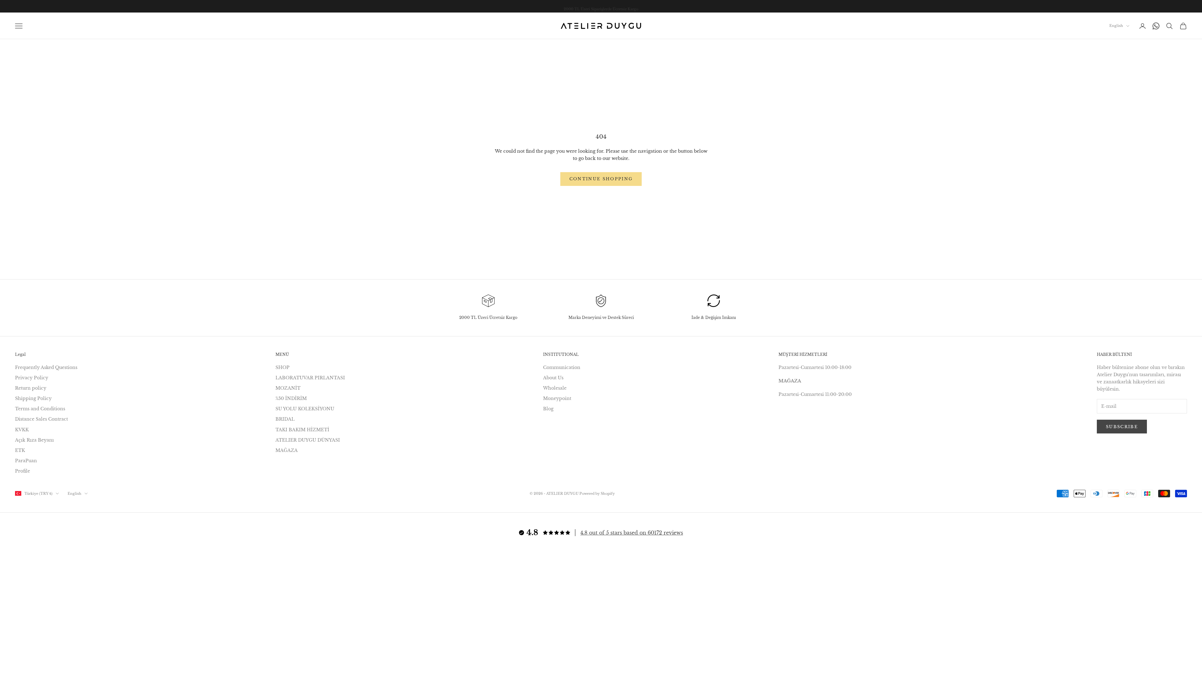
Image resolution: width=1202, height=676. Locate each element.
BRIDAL (285, 419)
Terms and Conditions (40, 409)
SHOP (282, 367)
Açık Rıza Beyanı (34, 440)
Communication (561, 367)
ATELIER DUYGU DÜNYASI (307, 440)
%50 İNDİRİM (291, 398)
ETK (20, 450)
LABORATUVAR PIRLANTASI (310, 378)
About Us (553, 378)
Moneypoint (557, 398)
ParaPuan (26, 460)
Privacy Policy (31, 378)
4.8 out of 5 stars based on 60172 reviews (631, 533)
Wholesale (555, 388)
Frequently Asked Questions (46, 367)
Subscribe (1122, 426)
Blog (548, 409)
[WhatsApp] (1156, 26)
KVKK (22, 430)
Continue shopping (601, 179)
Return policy (30, 388)
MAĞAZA (286, 450)
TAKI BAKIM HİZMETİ (302, 430)
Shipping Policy (33, 398)
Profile (22, 471)
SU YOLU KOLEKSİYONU (304, 409)
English (1116, 25)
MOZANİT (287, 388)
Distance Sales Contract (41, 419)
